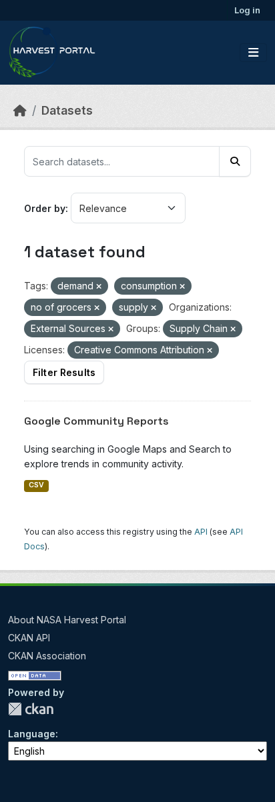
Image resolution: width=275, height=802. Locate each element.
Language (31, 733)
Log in (247, 10)
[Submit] (235, 161)
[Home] (20, 110)
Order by (44, 208)
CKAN (30, 709)
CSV (36, 485)
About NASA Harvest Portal (67, 619)
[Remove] (98, 286)
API (201, 532)
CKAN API (29, 637)
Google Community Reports (96, 421)
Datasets (67, 110)
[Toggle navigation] (253, 52)
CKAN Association (47, 655)
